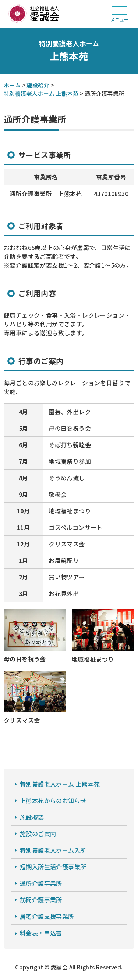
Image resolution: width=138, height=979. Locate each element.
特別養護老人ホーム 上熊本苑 (60, 784)
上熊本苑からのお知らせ (53, 800)
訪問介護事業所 (41, 899)
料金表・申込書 (41, 932)
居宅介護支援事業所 (47, 916)
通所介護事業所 (41, 883)
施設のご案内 (38, 833)
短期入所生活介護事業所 (53, 866)
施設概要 (32, 817)
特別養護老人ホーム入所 (53, 850)
